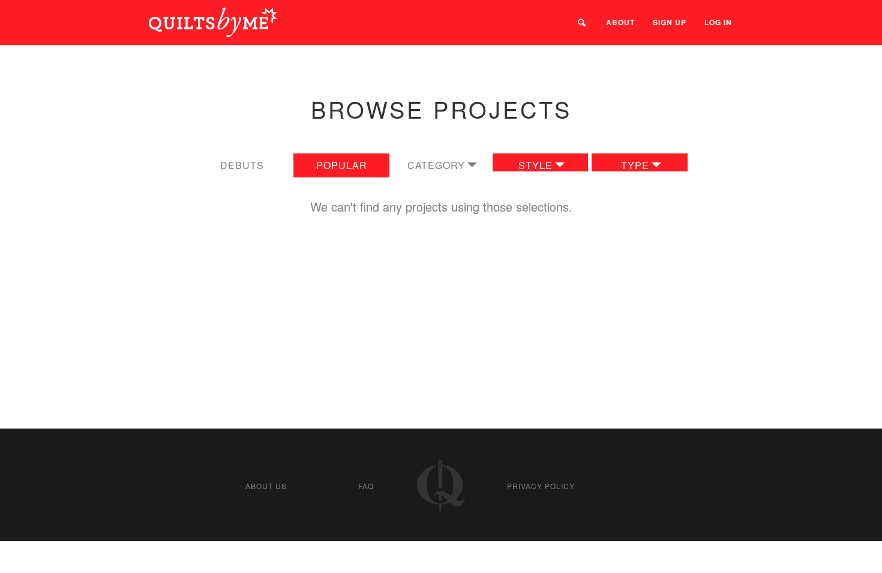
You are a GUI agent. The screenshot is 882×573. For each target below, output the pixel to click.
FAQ (366, 486)
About (620, 22)
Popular (341, 165)
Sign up (669, 22)
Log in (718, 22)
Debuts (242, 165)
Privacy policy (541, 486)
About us (266, 486)
